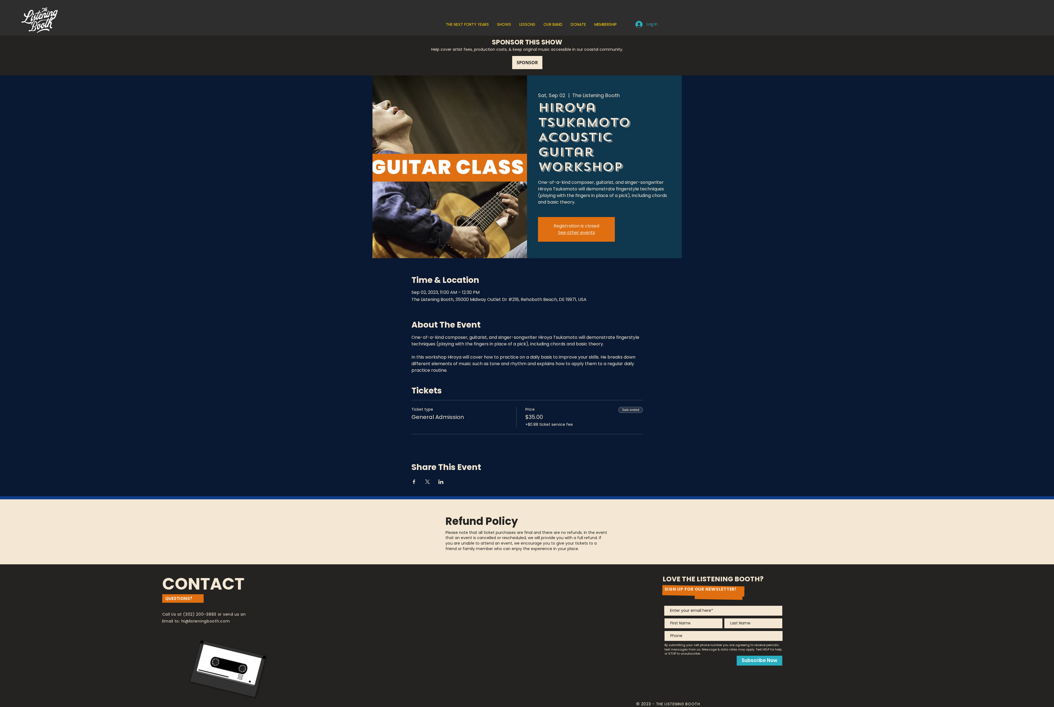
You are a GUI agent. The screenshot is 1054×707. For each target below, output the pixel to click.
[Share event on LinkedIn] (441, 482)
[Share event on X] (427, 482)
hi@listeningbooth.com (205, 621)
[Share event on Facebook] (414, 482)
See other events (576, 232)
